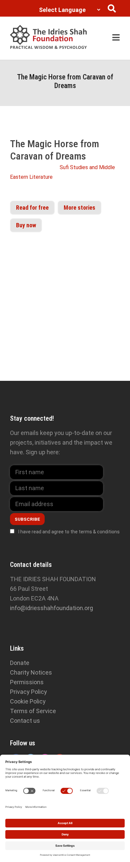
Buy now (26, 225)
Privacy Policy (28, 691)
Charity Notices (31, 672)
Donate (19, 662)
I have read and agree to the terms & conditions (69, 531)
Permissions (27, 682)
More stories (79, 207)
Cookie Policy (28, 701)
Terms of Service (33, 710)
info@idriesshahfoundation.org (51, 607)
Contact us (25, 720)
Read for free (32, 207)
